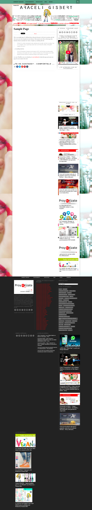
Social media (72, 290)
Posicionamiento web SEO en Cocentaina (44, 291)
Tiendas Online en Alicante (41, 309)
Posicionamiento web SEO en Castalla (43, 290)
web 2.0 (71, 296)
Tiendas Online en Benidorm (41, 310)
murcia (60, 305)
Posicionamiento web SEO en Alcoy (42, 285)
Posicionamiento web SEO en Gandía (43, 295)
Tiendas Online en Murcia (41, 319)
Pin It (35, 33)
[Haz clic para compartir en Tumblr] (27, 67)
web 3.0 (60, 300)
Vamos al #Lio (61, 282)
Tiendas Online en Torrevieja (41, 325)
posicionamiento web (63, 296)
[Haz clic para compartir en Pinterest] (25, 67)
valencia (69, 292)
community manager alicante (65, 309)
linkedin (73, 326)
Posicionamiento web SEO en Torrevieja (43, 302)
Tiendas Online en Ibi (40, 317)
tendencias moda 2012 (70, 322)
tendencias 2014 (62, 314)
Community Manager (18, 1)
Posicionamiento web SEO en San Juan (43, 299)
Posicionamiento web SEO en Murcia (43, 296)
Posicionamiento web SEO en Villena (43, 304)
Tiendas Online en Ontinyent (41, 321)
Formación (16, 5)
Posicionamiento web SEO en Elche (42, 292)
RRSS (46, 1)
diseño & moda (71, 294)
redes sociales (62, 292)
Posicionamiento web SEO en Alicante (43, 286)
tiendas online (69, 312)
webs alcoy (61, 307)
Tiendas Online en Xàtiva (40, 329)
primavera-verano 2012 (64, 316)
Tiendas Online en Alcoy (40, 308)
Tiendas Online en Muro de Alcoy (42, 320)
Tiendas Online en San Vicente (42, 324)
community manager (63, 290)
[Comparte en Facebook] (17, 67)
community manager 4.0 (64, 326)
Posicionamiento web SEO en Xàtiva (43, 306)
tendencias (66, 300)
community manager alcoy (71, 298)
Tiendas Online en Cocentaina (41, 314)
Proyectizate (39, 1)
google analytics (63, 330)
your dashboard (35, 57)
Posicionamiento (29, 1)
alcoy (60, 289)
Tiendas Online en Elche (40, 315)
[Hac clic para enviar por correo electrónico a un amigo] (15, 67)
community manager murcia (65, 328)
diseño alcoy (62, 312)
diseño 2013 (61, 321)
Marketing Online (63, 294)
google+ (70, 330)
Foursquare (68, 321)
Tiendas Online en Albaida (41, 307)
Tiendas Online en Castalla (41, 313)
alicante (65, 289)
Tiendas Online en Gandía (41, 318)
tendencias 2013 (69, 307)
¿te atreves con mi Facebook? (68, 68)
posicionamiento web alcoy (65, 311)
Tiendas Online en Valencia (41, 326)
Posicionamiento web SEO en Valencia (43, 303)
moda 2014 (74, 321)
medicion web (67, 324)
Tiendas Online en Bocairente (41, 312)
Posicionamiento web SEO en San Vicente (44, 301)
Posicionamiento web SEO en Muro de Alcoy (44, 297)
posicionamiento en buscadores (66, 303)
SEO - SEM (61, 324)
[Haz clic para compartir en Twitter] (20, 67)
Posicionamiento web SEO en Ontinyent (43, 298)
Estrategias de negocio (68, 305)
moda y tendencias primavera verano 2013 (67, 319)
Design (50, 1)
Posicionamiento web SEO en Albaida (43, 284)
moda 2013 (61, 322)
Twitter (70, 301)
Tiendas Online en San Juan (41, 323)
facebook (61, 298)
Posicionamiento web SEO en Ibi (42, 293)
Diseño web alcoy (63, 301)
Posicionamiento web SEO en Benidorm (43, 287)
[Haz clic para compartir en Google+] (22, 67)
